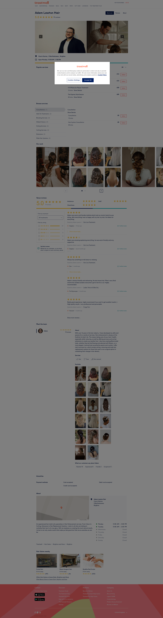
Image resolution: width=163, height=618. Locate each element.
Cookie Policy (102, 75)
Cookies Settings (74, 80)
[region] (82, 73)
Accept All (88, 80)
